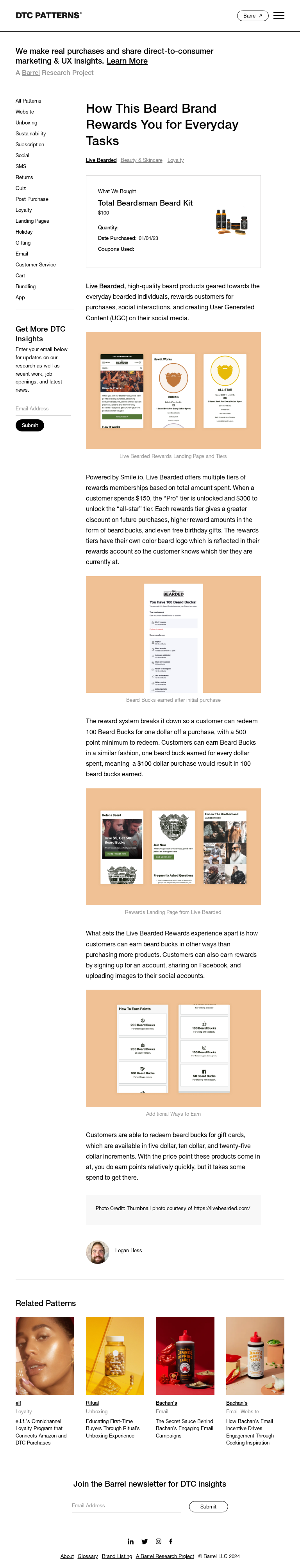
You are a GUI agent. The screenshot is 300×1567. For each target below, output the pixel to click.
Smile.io (131, 478)
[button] (279, 15)
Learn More (127, 61)
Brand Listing (117, 1557)
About (67, 1557)
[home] (49, 15)
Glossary (88, 1557)
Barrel (31, 73)
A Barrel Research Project (165, 1557)
